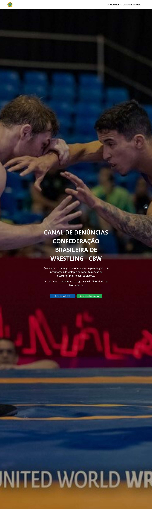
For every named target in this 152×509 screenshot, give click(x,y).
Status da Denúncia (132, 5)
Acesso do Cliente (114, 5)
